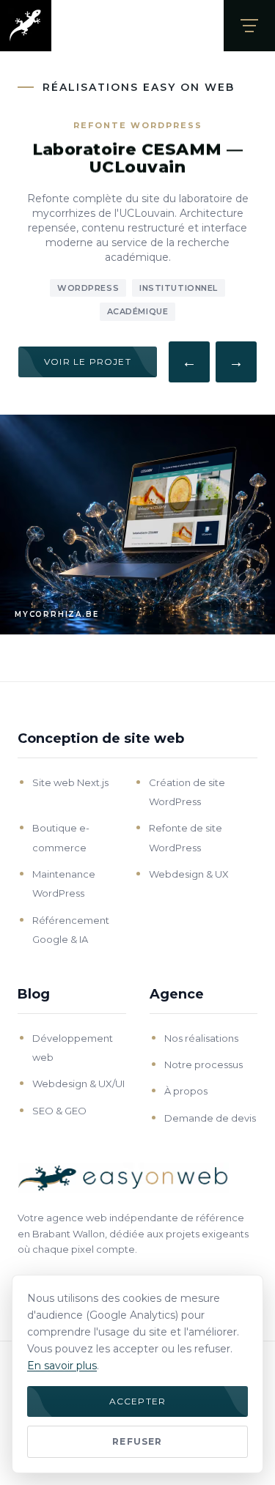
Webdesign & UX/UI (78, 1083)
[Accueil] (25, 25)
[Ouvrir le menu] (249, 25)
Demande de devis (210, 1118)
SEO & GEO (59, 1110)
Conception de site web (101, 738)
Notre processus (203, 1064)
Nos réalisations (201, 1038)
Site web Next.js (70, 782)
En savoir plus (62, 1365)
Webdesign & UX (189, 874)
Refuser (137, 1441)
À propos (186, 1091)
